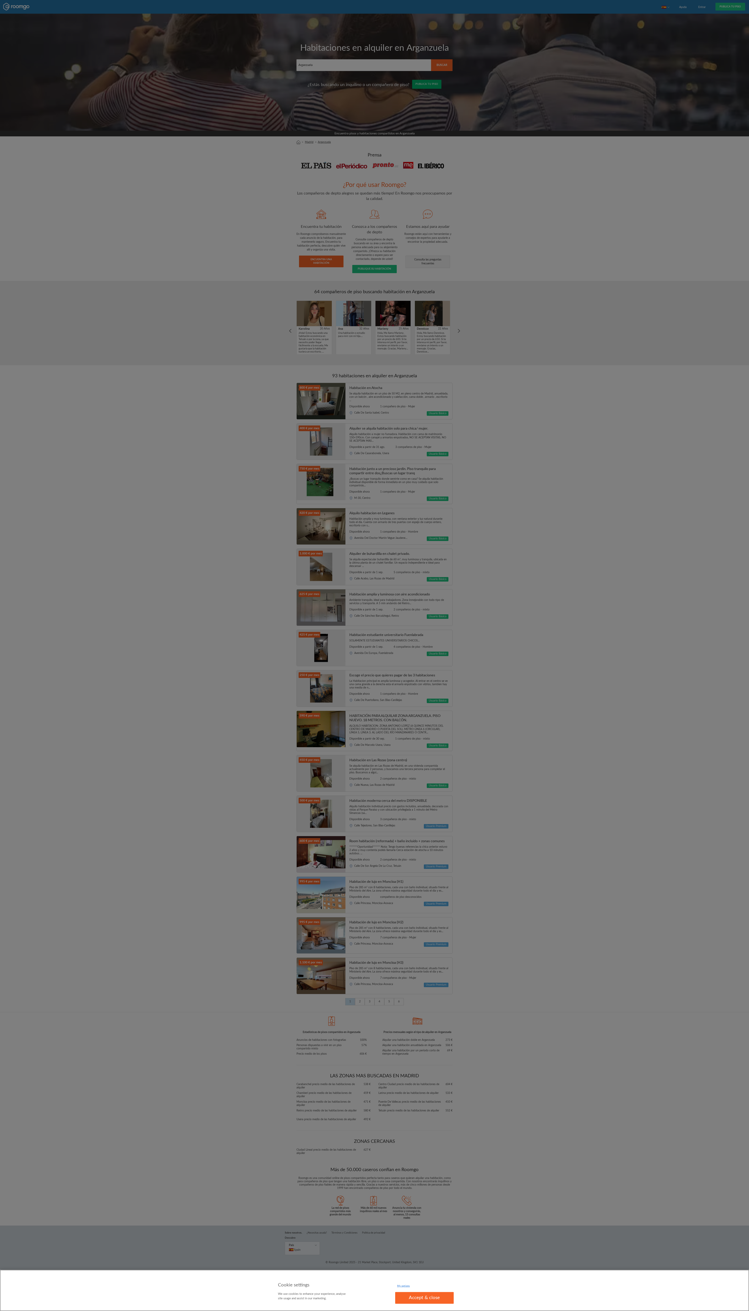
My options (403, 1286)
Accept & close (424, 1297)
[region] (374, 1290)
